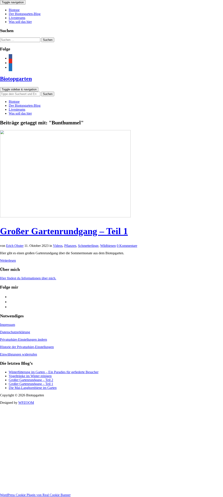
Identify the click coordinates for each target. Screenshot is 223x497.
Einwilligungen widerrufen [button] (18, 354)
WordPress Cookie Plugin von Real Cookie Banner (35, 495)
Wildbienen (108, 246)
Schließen (8, 490)
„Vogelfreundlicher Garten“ (111, 483)
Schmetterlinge (88, 246)
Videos (58, 246)
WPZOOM (26, 402)
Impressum (7, 325)
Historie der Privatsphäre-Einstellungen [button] (27, 347)
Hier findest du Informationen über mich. (28, 278)
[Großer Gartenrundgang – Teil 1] (65, 216)
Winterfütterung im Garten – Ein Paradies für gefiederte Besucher (53, 372)
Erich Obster (15, 246)
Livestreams (17, 18)
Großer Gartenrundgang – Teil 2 (31, 380)
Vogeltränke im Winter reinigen (30, 376)
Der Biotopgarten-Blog (25, 14)
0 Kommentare (127, 246)
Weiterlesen (8, 260)
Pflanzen (70, 246)
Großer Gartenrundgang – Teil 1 (64, 231)
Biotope (14, 10)
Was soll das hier (20, 22)
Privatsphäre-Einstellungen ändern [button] (23, 339)
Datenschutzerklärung (15, 332)
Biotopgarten (16, 79)
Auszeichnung (112, 479)
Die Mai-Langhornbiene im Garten (33, 388)
